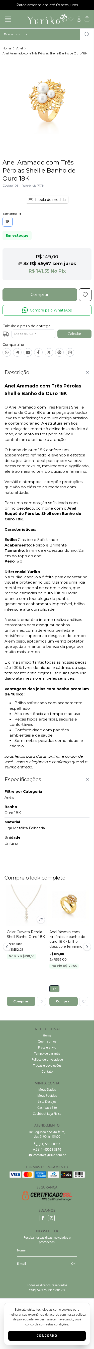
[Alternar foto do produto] (41, 920)
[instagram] (51, 1218)
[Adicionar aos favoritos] (41, 1001)
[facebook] (43, 1218)
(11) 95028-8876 (49, 1149)
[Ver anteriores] (8, 947)
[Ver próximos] (86, 947)
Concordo (47, 1335)
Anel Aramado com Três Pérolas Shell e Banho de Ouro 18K (45, 53)
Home (7, 48)
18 (8, 221)
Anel (19, 48)
